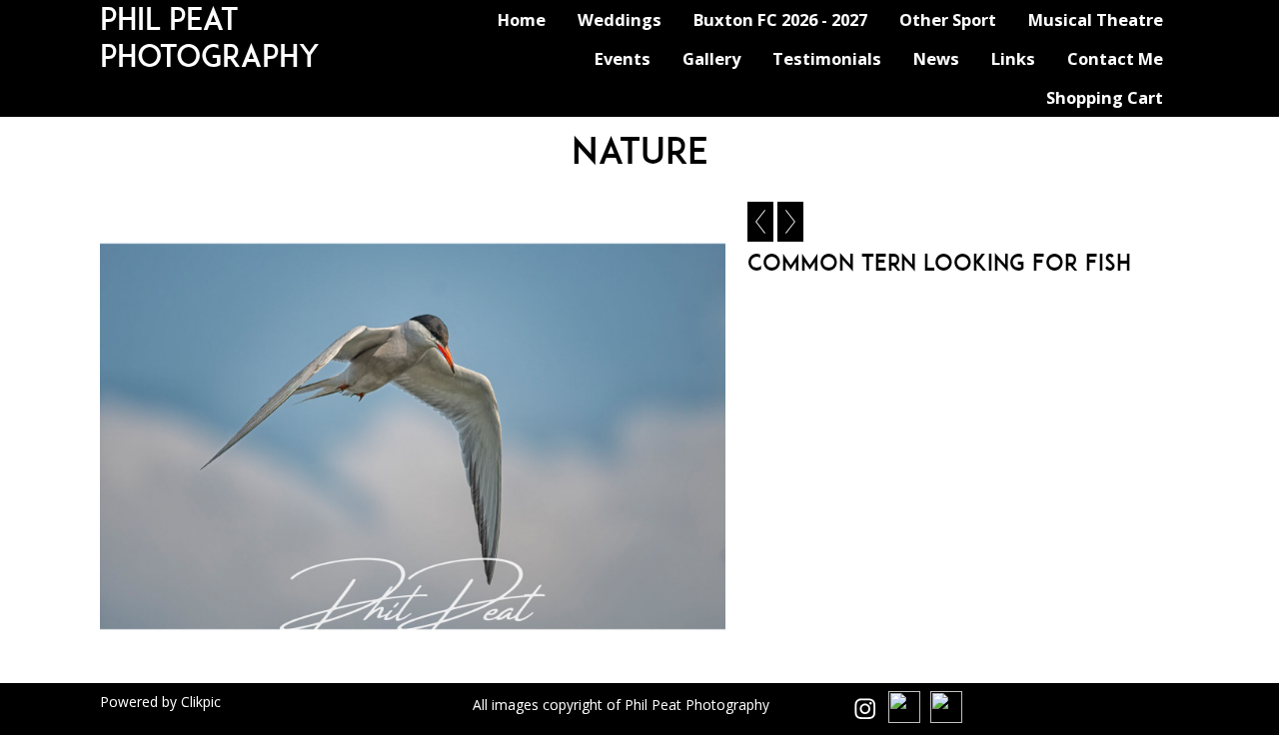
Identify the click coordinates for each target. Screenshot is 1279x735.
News (936, 58)
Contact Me (1115, 58)
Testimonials (826, 58)
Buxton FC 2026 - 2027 (780, 19)
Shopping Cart (1104, 97)
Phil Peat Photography (210, 37)
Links (1013, 58)
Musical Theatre (1095, 19)
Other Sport (947, 19)
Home (522, 19)
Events (622, 58)
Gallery (711, 58)
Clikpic (201, 701)
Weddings (619, 19)
